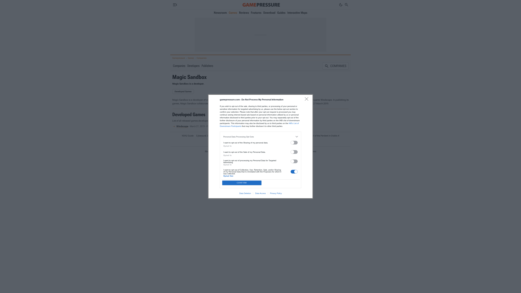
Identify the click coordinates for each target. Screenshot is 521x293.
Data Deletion (245, 193)
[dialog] (260, 146)
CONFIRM (242, 183)
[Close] (307, 99)
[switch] (294, 142)
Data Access (260, 193)
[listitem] (260, 136)
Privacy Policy (276, 193)
